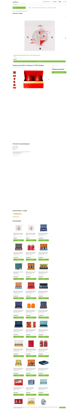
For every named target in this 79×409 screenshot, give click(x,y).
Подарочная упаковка (41, 235)
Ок (62, 407)
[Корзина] (65, 1)
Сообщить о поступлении (59, 72)
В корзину (39, 61)
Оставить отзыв (17, 213)
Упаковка (14, 56)
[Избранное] (64, 1)
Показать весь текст (16, 155)
